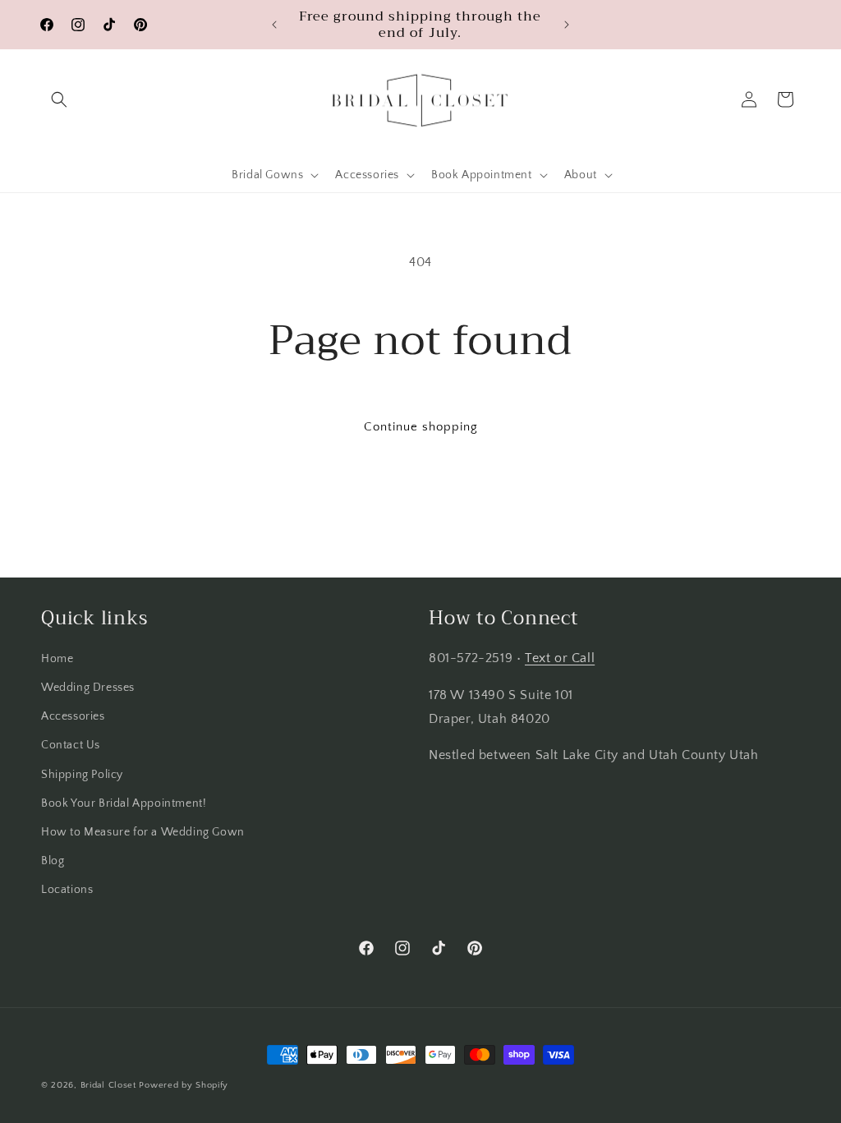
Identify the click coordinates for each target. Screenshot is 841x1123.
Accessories (73, 716)
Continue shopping (421, 427)
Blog (52, 861)
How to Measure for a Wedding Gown (143, 832)
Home (57, 658)
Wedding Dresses (88, 687)
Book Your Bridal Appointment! (123, 803)
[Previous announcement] (274, 24)
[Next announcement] (567, 24)
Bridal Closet (108, 1085)
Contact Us (70, 745)
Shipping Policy (82, 774)
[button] (59, 99)
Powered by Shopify (183, 1085)
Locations (67, 889)
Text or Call (560, 658)
